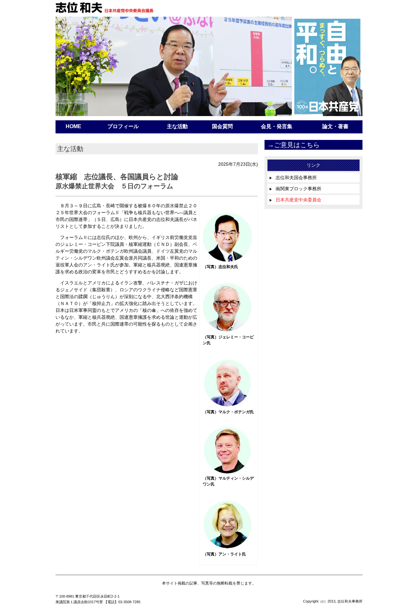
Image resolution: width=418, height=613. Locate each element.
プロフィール (123, 126)
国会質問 (222, 126)
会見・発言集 (276, 126)
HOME (73, 126)
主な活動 (177, 126)
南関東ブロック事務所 (295, 188)
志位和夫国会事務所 (293, 177)
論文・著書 (335, 126)
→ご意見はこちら (293, 144)
